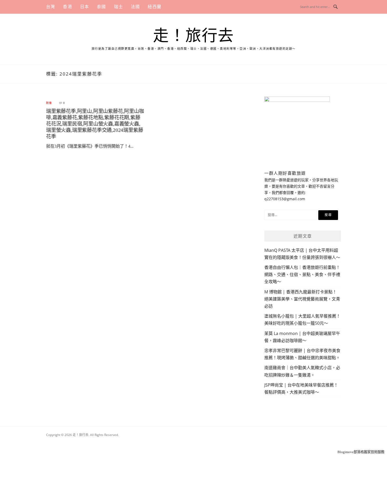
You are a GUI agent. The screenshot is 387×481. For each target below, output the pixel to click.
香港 (67, 6)
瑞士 (118, 6)
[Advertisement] (193, 442)
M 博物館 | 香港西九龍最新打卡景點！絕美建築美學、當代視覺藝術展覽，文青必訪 (302, 299)
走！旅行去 (193, 35)
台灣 (50, 6)
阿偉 (49, 103)
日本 (84, 6)
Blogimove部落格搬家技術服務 (361, 452)
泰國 (101, 6)
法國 (135, 6)
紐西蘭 (154, 6)
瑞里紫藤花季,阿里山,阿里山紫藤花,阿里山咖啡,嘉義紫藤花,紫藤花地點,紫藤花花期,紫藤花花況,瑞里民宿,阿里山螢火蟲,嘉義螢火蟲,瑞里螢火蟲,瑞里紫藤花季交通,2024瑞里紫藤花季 (95, 123)
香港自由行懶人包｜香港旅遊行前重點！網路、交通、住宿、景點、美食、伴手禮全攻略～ (302, 274)
